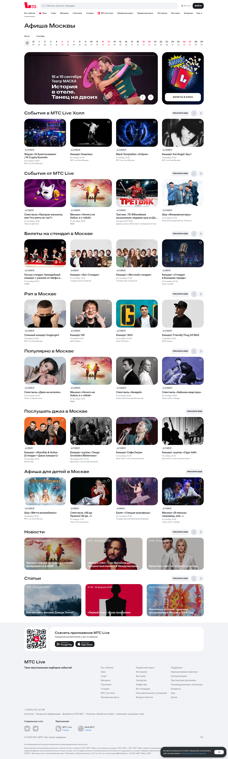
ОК (219, 752)
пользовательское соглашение (193, 753)
